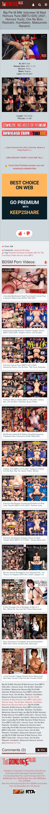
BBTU (31, 255)
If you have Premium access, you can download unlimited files (26, 167)
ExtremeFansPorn (13, 773)
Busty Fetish (11, 255)
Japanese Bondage (22, 250)
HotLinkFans (40, 770)
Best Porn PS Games (31, 786)
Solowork (20, 252)
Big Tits (37, 252)
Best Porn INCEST (16, 778)
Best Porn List (21, 775)
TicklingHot (17, 770)
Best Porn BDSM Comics (32, 783)
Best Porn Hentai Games (12, 783)
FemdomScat (9, 775)
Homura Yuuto (22, 255)
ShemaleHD (37, 773)
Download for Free (13, 742)
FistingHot (8, 770)
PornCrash (32, 775)
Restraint (12, 252)
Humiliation (29, 252)
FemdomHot (28, 770)
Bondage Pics (26, 773)
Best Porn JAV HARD (33, 778)
